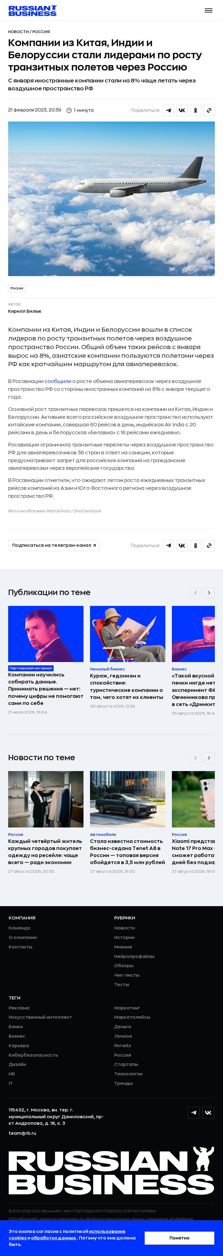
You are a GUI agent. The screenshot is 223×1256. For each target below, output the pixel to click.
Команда (19, 928)
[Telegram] (194, 1113)
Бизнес (17, 1036)
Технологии (128, 1074)
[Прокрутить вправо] (209, 593)
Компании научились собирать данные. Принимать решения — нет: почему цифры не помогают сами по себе (45, 688)
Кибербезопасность (33, 1055)
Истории (124, 937)
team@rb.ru (22, 1133)
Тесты (121, 985)
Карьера (19, 1046)
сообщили (58, 381)
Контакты (20, 947)
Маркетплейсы (132, 1017)
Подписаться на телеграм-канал (51, 545)
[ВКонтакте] (208, 1113)
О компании (23, 937)
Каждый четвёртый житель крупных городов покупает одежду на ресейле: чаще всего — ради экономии (45, 852)
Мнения (123, 947)
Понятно (179, 1238)
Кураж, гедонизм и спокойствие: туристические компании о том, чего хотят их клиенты (126, 686)
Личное (123, 1036)
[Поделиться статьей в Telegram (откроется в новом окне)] (168, 110)
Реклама (19, 1008)
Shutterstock (87, 511)
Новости (19, 32)
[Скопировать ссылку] (209, 110)
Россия (41, 32)
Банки (16, 1027)
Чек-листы (127, 975)
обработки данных (54, 1238)
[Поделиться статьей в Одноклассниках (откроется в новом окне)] (195, 110)
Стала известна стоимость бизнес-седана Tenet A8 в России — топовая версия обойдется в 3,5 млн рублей (127, 852)
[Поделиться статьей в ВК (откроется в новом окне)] (182, 110)
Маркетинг (127, 1008)
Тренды (123, 1083)
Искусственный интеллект (40, 1017)
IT (11, 1083)
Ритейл (122, 1046)
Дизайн (17, 1064)
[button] (209, 10)
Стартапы (126, 1064)
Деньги (122, 1027)
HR (12, 1074)
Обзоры (124, 966)
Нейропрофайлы (134, 956)
